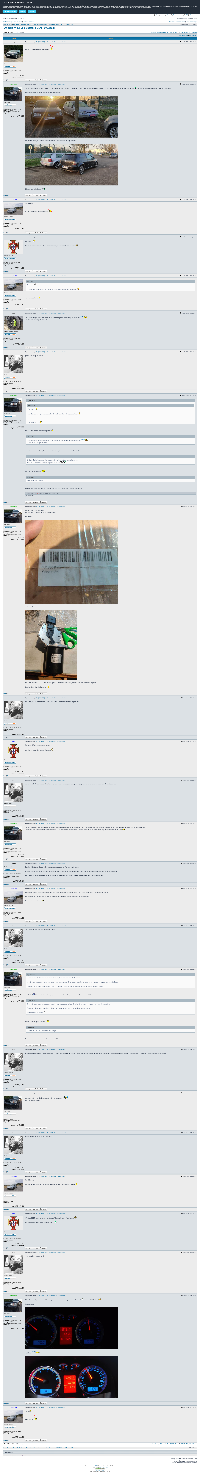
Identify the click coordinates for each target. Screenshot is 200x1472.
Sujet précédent (183, 35)
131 (190, 32)
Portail (162, 15)
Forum (168, 15)
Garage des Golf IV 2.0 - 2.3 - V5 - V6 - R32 (61, 24)
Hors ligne (28, 80)
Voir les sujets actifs (28, 21)
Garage (44, 80)
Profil (36, 80)
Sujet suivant (192, 35)
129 (184, 32)
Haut (4, 80)
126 (176, 32)
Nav (156, 15)
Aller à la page (155, 32)
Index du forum (7, 24)
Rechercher (193, 15)
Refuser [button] (22, 11)
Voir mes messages (191, 21)
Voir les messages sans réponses (12, 21)
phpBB (95, 1465)
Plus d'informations (10, 11)
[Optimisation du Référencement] (100, 1469)
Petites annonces (178, 15)
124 (171, 32)
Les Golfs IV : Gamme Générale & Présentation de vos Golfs (30, 24)
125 (173, 32)
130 (187, 32)
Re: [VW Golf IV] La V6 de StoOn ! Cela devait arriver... (51, 1295)
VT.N (38, 493)
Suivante (194, 32)
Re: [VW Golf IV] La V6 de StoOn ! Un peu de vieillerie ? (51, 41)
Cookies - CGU (100, 1470)
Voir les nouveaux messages (177, 21)
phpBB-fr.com (104, 1467)
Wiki (186, 15)
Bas (8, 80)
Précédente (163, 32)
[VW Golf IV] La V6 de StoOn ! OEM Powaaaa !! (29, 28)
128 (182, 32)
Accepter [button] (32, 11)
